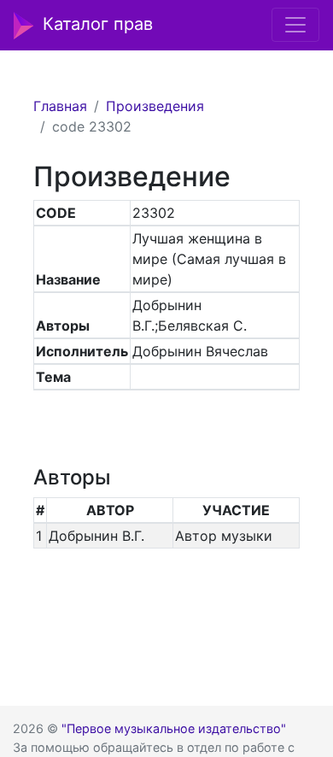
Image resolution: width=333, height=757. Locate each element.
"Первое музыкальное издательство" (173, 728)
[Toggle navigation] (295, 25)
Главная (60, 105)
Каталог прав (98, 24)
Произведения (155, 105)
